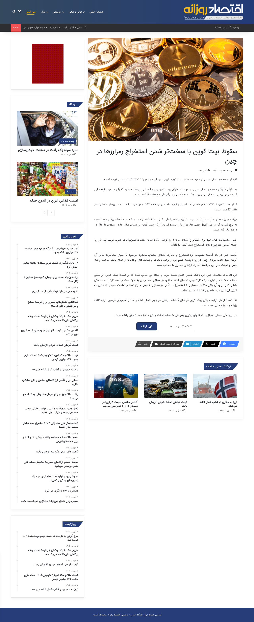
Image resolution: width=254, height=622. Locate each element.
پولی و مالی (75, 12)
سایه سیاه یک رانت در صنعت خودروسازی (48, 150)
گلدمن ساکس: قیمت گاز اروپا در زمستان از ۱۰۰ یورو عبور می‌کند (120, 404)
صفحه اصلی (96, 12)
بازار (43, 12)
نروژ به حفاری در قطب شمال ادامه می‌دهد (218, 404)
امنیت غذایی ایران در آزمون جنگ (54, 200)
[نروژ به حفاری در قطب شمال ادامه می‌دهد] (215, 386)
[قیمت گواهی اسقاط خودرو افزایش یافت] (165, 386)
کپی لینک (146, 326)
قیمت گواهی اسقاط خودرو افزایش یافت (168, 404)
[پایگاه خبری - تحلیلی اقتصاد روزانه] (213, 12)
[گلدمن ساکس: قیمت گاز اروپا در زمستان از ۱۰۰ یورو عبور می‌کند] (116, 386)
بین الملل (31, 12)
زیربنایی (57, 12)
